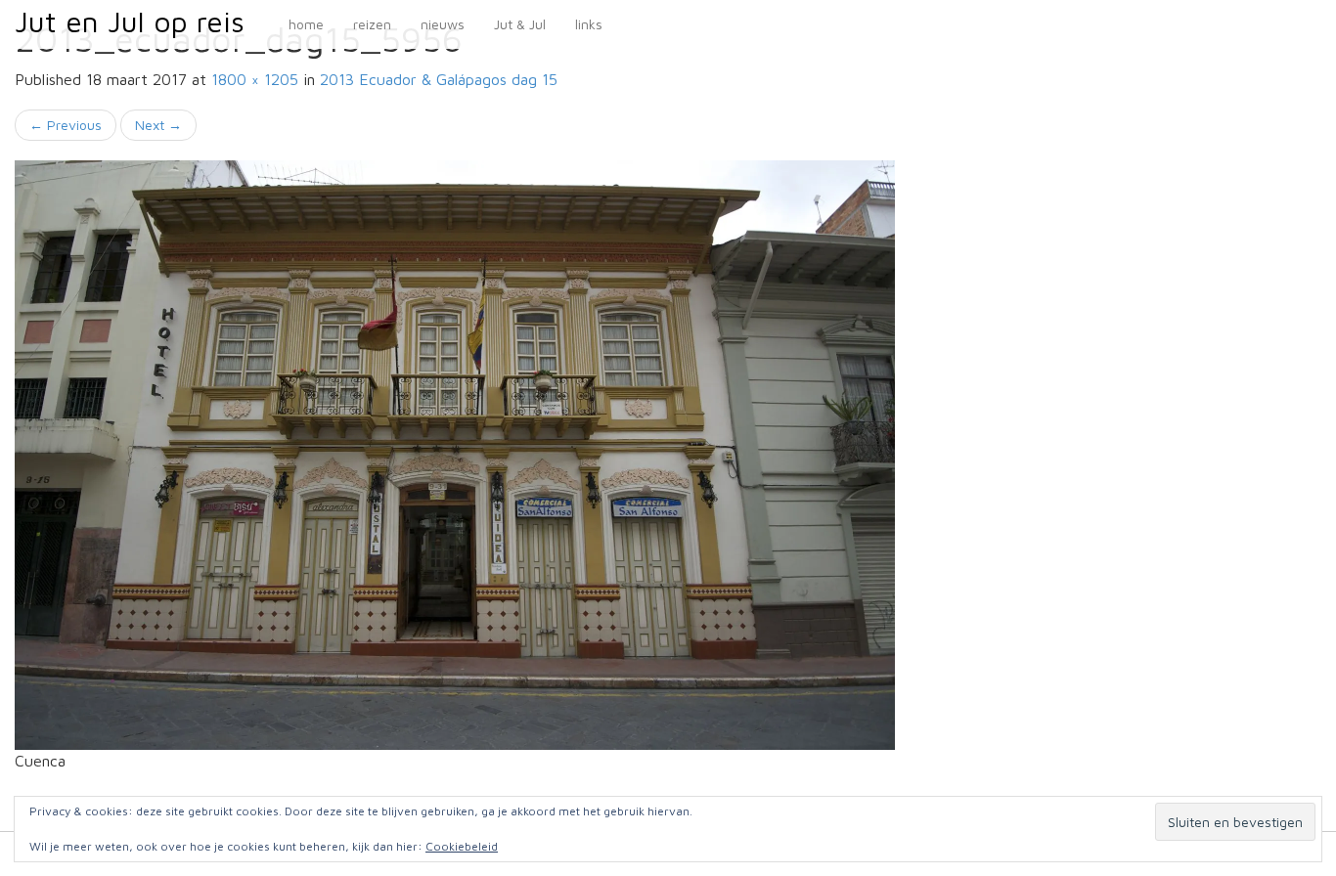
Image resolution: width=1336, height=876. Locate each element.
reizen (372, 24)
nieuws (443, 24)
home (306, 24)
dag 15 (438, 79)
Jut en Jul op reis (130, 21)
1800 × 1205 (254, 79)
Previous (65, 124)
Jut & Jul (520, 24)
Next (158, 124)
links (588, 24)
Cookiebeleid (461, 846)
